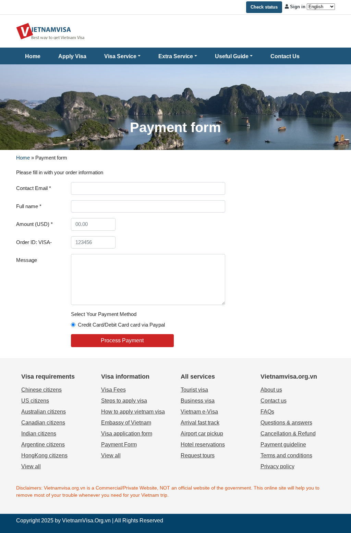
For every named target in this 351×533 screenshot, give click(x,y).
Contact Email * (33, 188)
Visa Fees (113, 390)
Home (32, 56)
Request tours (198, 455)
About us (271, 390)
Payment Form (119, 444)
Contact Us (285, 56)
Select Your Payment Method (103, 314)
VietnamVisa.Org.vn (86, 520)
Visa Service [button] (120, 56)
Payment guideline (283, 444)
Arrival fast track (200, 423)
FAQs (267, 412)
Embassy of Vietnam (126, 423)
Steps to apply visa (124, 401)
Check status (264, 7)
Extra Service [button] (175, 56)
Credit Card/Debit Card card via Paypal (121, 325)
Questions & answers (286, 423)
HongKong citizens (44, 455)
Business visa (198, 401)
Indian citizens (38, 433)
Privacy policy (277, 466)
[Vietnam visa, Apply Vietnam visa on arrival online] (50, 31)
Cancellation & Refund (288, 433)
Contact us (274, 401)
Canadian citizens (43, 423)
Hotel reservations (203, 444)
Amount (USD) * (34, 224)
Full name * (28, 206)
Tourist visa (194, 390)
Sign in (298, 6)
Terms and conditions (286, 455)
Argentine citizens (43, 444)
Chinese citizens (41, 390)
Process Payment (122, 340)
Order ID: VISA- (34, 242)
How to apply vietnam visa (133, 412)
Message (26, 260)
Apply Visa (72, 56)
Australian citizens (43, 412)
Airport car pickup (202, 433)
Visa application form (126, 433)
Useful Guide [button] (232, 56)
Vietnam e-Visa (199, 412)
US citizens (35, 401)
